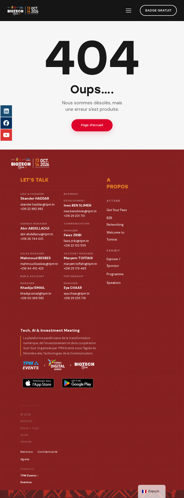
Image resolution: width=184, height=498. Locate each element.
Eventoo (26, 482)
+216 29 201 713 (74, 216)
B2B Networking (115, 221)
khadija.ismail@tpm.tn (35, 294)
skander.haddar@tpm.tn (37, 205)
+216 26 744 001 (31, 239)
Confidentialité (48, 451)
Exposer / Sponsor (113, 262)
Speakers (114, 283)
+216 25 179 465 (75, 268)
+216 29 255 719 (75, 298)
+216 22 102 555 (75, 245)
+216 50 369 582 (32, 298)
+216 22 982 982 (31, 209)
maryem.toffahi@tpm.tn (80, 264)
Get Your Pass (117, 210)
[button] (128, 10)
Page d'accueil (92, 125)
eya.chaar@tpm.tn (77, 294)
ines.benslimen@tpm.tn (80, 211)
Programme (115, 274)
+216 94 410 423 (32, 268)
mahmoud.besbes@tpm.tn (39, 264)
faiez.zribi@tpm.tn (76, 241)
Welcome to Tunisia (115, 235)
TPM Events (28, 475)
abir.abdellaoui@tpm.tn (36, 234)
